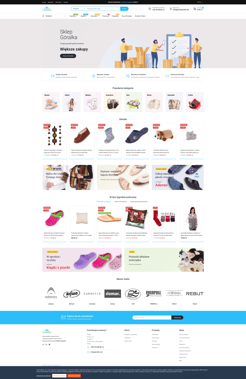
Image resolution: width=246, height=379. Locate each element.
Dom (128, 95)
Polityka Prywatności (185, 351)
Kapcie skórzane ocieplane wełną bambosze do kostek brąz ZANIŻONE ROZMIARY (81, 151)
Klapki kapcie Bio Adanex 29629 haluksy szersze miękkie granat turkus (136, 151)
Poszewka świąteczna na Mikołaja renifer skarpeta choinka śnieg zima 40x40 (136, 234)
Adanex (51, 304)
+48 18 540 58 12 (158, 10)
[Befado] (72, 301)
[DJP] (133, 301)
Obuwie (47, 95)
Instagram (50, 344)
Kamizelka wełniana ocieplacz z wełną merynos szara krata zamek (191, 234)
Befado (71, 304)
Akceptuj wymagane (59, 375)
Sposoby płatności (184, 347)
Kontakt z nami (183, 354)
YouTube (46, 344)
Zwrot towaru (155, 337)
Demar (112, 304)
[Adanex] (51, 301)
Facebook (43, 344)
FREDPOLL (154, 304)
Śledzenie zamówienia (130, 334)
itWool (174, 304)
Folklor (190, 95)
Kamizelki (171, 95)
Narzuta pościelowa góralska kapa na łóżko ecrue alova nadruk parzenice (53, 151)
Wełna (149, 95)
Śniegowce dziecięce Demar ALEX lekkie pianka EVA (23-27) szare (109, 151)
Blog (180, 360)
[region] (123, 372)
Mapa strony (182, 357)
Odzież (67, 95)
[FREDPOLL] (154, 301)
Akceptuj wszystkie (74, 375)
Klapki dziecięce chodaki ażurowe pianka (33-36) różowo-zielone (54, 234)
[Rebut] (195, 301)
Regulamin (182, 344)
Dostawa (51, 2)
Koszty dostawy (183, 334)
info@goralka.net (97, 352)
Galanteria (109, 95)
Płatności (59, 2)
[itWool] (174, 301)
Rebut (195, 304)
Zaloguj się (127, 337)
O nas (44, 2)
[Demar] (113, 301)
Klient (127, 330)
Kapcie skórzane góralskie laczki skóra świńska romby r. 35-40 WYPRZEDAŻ (109, 234)
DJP (133, 304)
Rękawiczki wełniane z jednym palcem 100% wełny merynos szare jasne (190, 151)
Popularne (154, 347)
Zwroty (65, 2)
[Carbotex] (92, 301)
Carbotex (92, 304)
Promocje (154, 341)
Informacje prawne (184, 337)
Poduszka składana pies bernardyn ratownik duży (161, 151)
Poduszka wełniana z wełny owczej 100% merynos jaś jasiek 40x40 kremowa (81, 234)
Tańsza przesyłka (68, 56)
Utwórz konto (128, 341)
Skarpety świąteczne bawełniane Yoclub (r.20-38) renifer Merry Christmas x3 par (163, 234)
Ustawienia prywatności (44, 375)
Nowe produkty (156, 344)
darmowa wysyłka (127, 2)
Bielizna (88, 95)
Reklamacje (155, 334)
